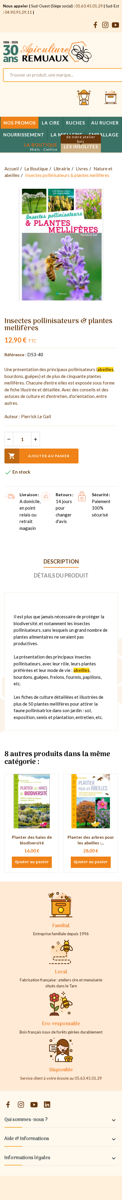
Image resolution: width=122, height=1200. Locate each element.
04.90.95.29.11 (18, 12)
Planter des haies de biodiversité (32, 840)
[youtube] (115, 25)
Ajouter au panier (39, 456)
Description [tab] (61, 561)
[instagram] (105, 25)
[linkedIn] (47, 1105)
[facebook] (95, 25)
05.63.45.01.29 (89, 6)
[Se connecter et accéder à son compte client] (84, 98)
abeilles (105, 369)
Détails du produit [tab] (61, 575)
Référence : (15, 354)
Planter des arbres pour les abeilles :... (91, 840)
